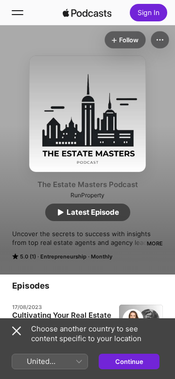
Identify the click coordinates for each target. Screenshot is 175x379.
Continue (129, 361)
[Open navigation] (17, 12)
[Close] (16, 331)
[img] (87, 12)
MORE (155, 243)
